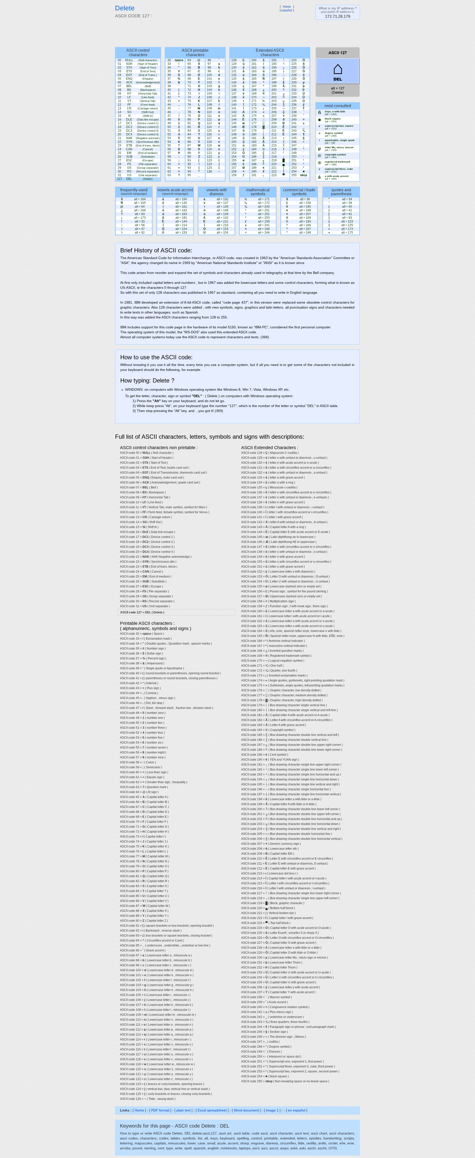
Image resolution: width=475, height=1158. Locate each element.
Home (287, 6)
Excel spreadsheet (212, 1110)
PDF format (160, 1110)
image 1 (272, 1110)
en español (296, 1110)
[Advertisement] (235, 33)
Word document (246, 1110)
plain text (183, 1110)
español (286, 10)
